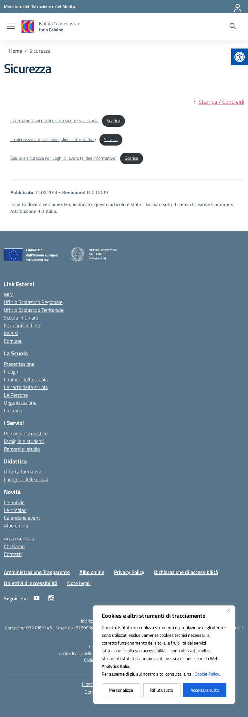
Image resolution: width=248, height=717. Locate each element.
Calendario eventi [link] (22, 518)
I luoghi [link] (11, 371)
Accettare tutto (205, 690)
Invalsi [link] (11, 333)
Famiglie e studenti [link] (24, 441)
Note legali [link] (79, 583)
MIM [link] (9, 294)
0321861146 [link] (39, 627)
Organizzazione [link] (20, 403)
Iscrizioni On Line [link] (22, 325)
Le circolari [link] (15, 510)
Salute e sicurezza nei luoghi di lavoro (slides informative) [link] (63, 158)
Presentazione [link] (19, 364)
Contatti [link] (13, 554)
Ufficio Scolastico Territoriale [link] (34, 310)
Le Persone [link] (16, 395)
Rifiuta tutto (161, 690)
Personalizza (121, 690)
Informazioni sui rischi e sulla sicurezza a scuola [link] (54, 120)
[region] (164, 654)
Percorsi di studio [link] (22, 449)
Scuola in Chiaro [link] (21, 317)
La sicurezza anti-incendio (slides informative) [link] (53, 139)
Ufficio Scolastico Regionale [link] (33, 302)
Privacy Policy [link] (129, 572)
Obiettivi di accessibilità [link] (30, 583)
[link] (239, 57)
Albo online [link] (16, 525)
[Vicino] (228, 610)
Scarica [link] (113, 120)
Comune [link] (13, 341)
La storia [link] (13, 410)
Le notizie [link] (14, 502)
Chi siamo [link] (14, 546)
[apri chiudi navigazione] (11, 27)
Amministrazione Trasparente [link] (37, 572)
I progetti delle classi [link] (26, 479)
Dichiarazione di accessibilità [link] (186, 572)
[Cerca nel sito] (233, 27)
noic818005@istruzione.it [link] (93, 627)
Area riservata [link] (19, 538)
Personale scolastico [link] (25, 433)
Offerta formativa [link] (22, 471)
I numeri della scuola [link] (26, 379)
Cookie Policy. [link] (207, 673)
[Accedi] (238, 6)
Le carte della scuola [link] (26, 387)
